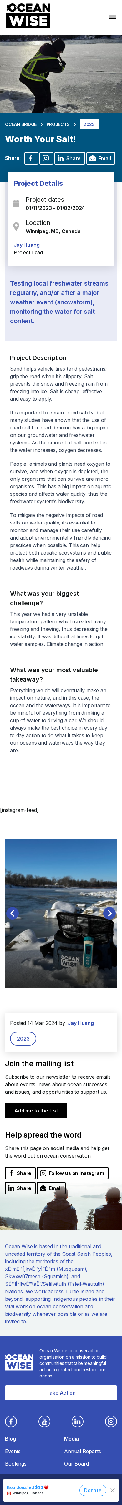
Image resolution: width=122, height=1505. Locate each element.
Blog (10, 1439)
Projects (58, 124)
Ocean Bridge (21, 124)
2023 (23, 1039)
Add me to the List (36, 1110)
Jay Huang (27, 245)
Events (13, 1451)
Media (71, 1439)
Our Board (76, 1464)
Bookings (16, 1464)
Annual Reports (82, 1451)
